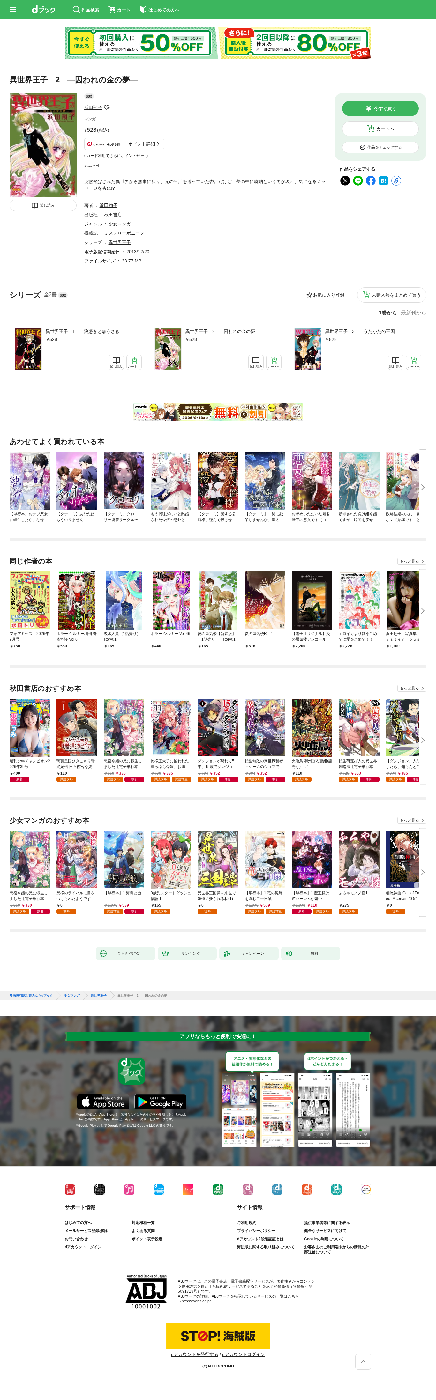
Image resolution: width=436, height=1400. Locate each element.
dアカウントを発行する (194, 1354)
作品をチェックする (384, 147)
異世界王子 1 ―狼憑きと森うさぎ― (85, 331)
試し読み (47, 205)
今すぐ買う (385, 108)
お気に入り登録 (328, 295)
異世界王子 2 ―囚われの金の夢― (222, 331)
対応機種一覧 (143, 1222)
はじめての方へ (78, 1222)
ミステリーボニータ (124, 233)
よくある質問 (143, 1230)
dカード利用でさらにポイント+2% (114, 155)
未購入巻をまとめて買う (396, 295)
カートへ (385, 128)
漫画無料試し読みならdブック (31, 995)
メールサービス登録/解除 (86, 1230)
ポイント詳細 (141, 143)
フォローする (106, 107)
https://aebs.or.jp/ (196, 1301)
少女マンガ (120, 223)
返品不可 (92, 165)
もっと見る (409, 561)
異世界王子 (120, 242)
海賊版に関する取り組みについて (266, 1247)
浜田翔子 (93, 107)
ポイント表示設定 (147, 1239)
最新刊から (413, 312)
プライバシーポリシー (256, 1230)
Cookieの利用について (324, 1239)
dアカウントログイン (83, 1247)
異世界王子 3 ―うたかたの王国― (362, 331)
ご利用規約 (246, 1222)
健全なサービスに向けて (325, 1230)
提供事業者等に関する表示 (327, 1222)
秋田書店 (113, 214)
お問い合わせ (76, 1239)
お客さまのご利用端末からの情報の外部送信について (336, 1249)
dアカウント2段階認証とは (260, 1239)
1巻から (388, 312)
